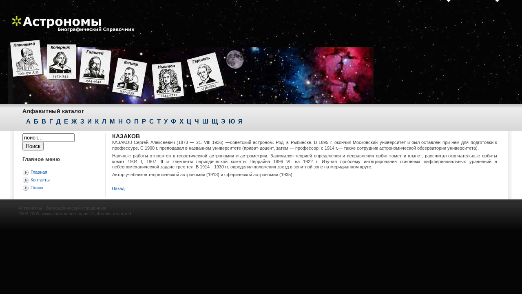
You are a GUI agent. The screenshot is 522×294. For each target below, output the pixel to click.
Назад (118, 188)
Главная (39, 172)
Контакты (40, 179)
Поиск (37, 187)
